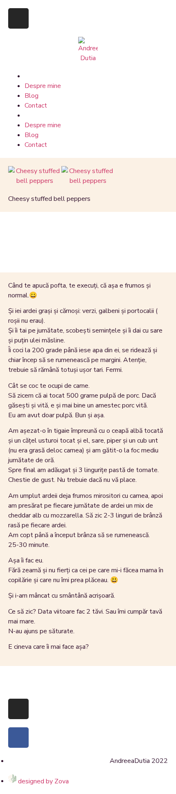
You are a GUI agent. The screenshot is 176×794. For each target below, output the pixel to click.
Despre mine (43, 85)
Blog (31, 95)
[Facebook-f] (18, 737)
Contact (36, 105)
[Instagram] (18, 18)
